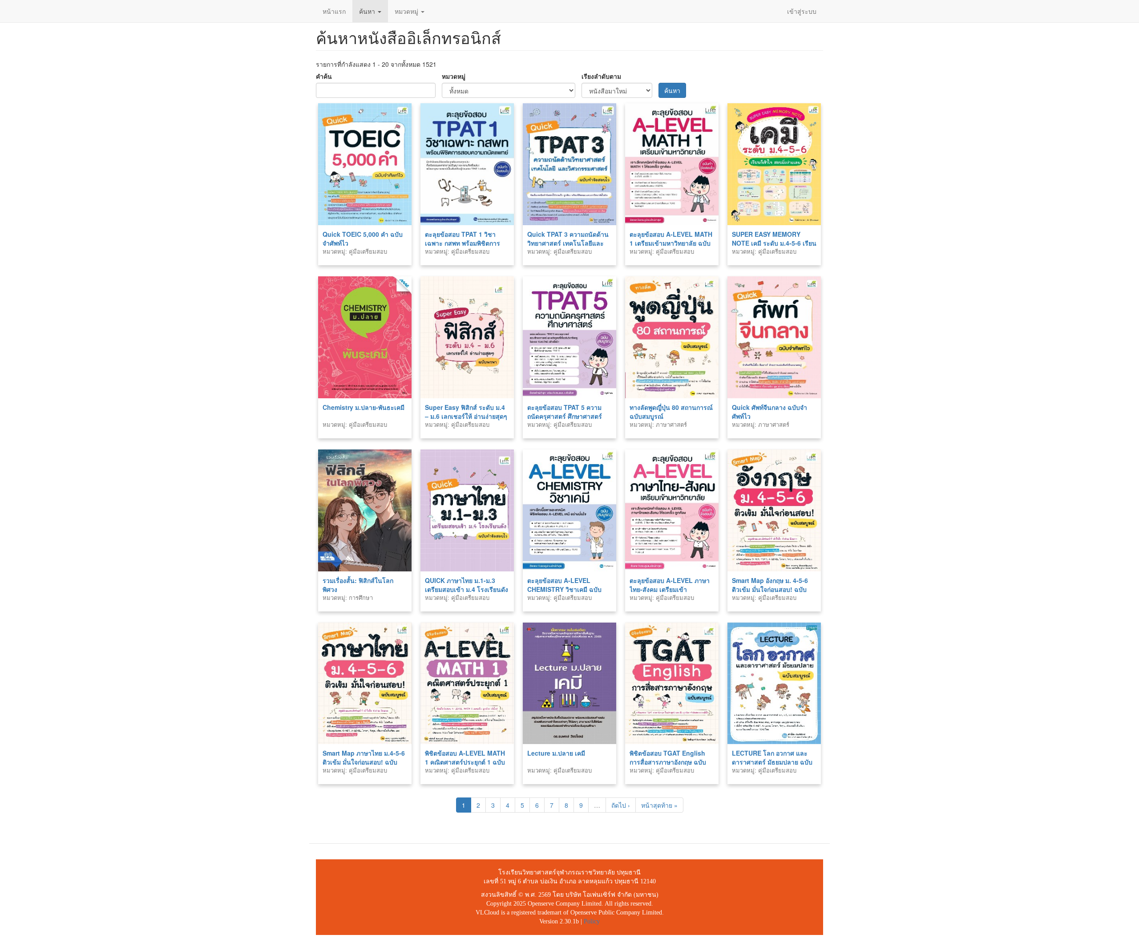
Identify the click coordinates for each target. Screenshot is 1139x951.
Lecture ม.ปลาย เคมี (556, 753)
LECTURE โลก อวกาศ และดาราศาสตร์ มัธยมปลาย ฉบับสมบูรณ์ (772, 762)
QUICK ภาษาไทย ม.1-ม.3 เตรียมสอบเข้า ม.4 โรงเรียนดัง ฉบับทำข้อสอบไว (466, 589)
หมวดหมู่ (407, 11)
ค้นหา (368, 11)
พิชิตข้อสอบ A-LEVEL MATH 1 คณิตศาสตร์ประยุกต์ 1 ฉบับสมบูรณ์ (465, 762)
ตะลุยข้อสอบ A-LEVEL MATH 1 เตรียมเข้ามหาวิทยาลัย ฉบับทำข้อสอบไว (671, 243)
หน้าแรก (334, 11)
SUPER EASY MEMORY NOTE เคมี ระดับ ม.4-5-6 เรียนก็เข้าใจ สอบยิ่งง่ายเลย (774, 243)
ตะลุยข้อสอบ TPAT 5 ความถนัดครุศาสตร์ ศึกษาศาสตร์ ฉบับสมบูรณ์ (564, 416)
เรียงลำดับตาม (601, 76)
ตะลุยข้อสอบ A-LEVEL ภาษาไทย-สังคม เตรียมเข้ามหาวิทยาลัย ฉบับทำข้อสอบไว (670, 589)
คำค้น (324, 76)
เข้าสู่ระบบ (801, 11)
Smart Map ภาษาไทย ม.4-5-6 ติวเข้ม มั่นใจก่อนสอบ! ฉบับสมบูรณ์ (364, 762)
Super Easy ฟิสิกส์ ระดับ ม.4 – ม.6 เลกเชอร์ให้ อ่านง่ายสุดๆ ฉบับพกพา (466, 416)
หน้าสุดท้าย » (659, 805)
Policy (592, 921)
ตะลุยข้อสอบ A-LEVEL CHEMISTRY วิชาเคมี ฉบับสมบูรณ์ (564, 589)
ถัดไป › (620, 805)
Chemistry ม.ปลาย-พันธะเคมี (363, 407)
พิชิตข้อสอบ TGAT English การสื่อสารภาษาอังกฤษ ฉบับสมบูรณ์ (668, 762)
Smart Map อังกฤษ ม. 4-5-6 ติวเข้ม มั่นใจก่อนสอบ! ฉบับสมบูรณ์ (770, 589)
